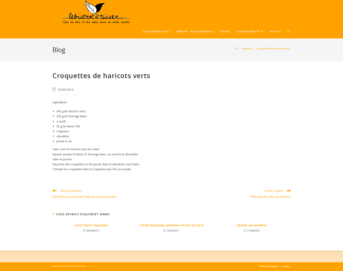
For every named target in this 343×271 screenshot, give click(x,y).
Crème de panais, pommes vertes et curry (171, 225)
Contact (286, 266)
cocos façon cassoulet (91, 225)
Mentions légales (269, 266)
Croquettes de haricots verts (273, 48)
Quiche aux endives (252, 225)
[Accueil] (236, 48)
